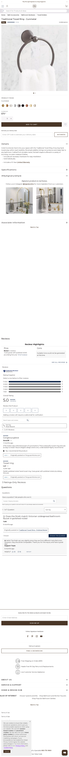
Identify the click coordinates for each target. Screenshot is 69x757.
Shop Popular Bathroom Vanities (44, 698)
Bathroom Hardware (28, 15)
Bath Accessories (13, 15)
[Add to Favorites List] (65, 124)
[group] (34, 2)
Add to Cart (31, 124)
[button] (30, 721)
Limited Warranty (23, 162)
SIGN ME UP (34, 623)
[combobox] (34, 10)
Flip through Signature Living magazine (34, 1)
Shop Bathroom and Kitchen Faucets (52, 696)
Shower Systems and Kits (29, 696)
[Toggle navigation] (3, 6)
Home (3, 15)
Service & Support (11, 685)
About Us (6, 680)
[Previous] (1, 1)
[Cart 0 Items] (66, 6)
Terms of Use (5, 712)
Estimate (61, 134)
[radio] (3, 105)
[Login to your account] (7, 6)
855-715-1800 (46, 750)
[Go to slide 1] (33, 93)
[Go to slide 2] (35, 93)
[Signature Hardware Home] (34, 6)
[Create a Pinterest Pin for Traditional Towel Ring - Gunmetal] (3, 22)
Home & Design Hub (11, 690)
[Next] (66, 1)
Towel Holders (42, 15)
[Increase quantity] (11, 118)
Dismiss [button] (7, 751)
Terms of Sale (5, 716)
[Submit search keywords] (3, 11)
